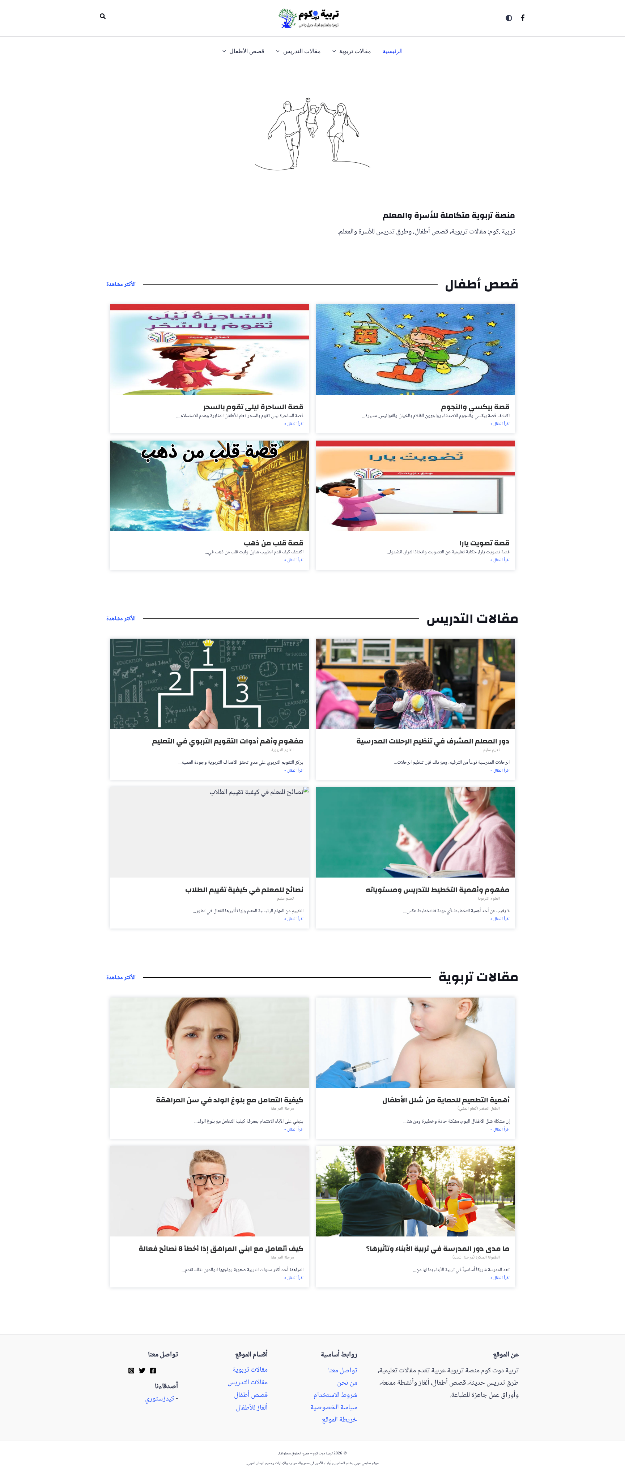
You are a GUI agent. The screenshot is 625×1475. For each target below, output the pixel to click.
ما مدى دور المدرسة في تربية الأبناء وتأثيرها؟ (438, 1248)
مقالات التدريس (248, 1383)
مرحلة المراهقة (282, 1108)
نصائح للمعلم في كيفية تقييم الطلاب (244, 889)
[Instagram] (131, 1370)
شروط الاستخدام (335, 1395)
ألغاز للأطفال (252, 1408)
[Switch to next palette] (509, 18)
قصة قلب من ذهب (273, 543)
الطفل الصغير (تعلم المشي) (479, 1108)
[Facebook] (522, 17)
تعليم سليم (491, 750)
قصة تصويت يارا (484, 543)
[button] (102, 18)
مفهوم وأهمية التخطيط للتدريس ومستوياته (438, 889)
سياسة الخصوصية (333, 1408)
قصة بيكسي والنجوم (475, 406)
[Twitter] (142, 1370)
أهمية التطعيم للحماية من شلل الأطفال (446, 1100)
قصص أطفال (251, 1395)
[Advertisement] (593, 296)
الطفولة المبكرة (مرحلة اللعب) (476, 1257)
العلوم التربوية (282, 750)
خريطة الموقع (339, 1420)
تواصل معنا (342, 1371)
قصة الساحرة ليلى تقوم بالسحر (253, 406)
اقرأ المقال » (500, 424)
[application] (336, 51)
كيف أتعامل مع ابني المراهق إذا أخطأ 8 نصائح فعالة (221, 1248)
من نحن (347, 1383)
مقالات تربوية (250, 1370)
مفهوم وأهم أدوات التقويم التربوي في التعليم (227, 741)
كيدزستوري (159, 1399)
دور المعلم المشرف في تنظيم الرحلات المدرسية (433, 741)
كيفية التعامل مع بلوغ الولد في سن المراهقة (229, 1100)
